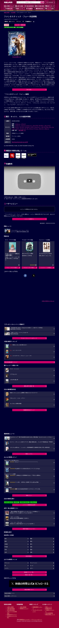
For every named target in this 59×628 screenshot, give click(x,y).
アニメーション (33, 562)
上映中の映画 (20, 6)
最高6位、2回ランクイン (10, 21)
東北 (31, 544)
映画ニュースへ (29, 453)
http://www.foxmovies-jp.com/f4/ (20, 142)
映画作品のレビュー (12, 614)
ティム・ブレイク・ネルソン (41, 128)
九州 (6, 552)
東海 (31, 541)
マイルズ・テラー (29, 127)
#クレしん (16, 502)
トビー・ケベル (20, 128)
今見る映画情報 (49, 613)
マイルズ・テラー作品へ (29, 267)
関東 (31, 538)
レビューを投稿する (29, 219)
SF (23, 21)
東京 (6, 538)
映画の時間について (29, 589)
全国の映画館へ (29, 556)
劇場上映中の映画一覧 (29, 386)
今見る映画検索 (49, 2)
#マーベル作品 (20, 27)
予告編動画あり (28, 21)
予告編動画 (30, 8)
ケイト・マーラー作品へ (12, 267)
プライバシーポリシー (36, 619)
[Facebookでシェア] (25, 275)
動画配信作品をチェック (29, 410)
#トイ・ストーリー (24, 502)
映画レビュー (29, 495)
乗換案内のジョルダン (24, 619)
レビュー (17, 24)
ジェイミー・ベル (39, 127)
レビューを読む (50, 8)
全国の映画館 (23, 607)
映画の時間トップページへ (11, 596)
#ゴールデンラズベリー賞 (10, 27)
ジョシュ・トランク (20, 124)
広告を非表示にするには (48, 301)
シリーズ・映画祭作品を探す (29, 504)
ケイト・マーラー (20, 127)
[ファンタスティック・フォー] (6, 155)
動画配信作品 (40, 8)
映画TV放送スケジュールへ (29, 528)
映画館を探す (9, 8)
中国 (6, 549)
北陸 (31, 546)
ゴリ (25, 130)
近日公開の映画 (40, 6)
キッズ (31, 565)
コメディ (7, 568)
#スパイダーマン (8, 502)
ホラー (31, 568)
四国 (31, 549)
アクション (18, 21)
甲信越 (6, 546)
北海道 (6, 544)
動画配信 (23, 24)
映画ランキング (50, 6)
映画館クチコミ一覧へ (29, 572)
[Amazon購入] (16, 57)
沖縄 (31, 552)
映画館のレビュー (24, 608)
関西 (6, 541)
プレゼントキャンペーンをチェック (29, 338)
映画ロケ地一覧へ (29, 574)
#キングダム (33, 502)
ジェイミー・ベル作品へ (45, 267)
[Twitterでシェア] (33, 275)
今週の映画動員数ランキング (10, 362)
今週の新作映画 (30, 6)
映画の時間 (6, 12)
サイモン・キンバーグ (44, 125)
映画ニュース (20, 8)
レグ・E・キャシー (29, 128)
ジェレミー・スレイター (32, 125)
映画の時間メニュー (9, 6)
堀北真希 (21, 130)
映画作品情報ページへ (10, 593)
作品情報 (13, 12)
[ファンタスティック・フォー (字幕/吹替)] (32, 155)
